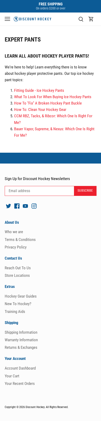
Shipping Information (21, 332)
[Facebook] (16, 206)
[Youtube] (25, 206)
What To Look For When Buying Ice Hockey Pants (52, 96)
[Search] (81, 19)
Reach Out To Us (18, 267)
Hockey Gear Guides (21, 296)
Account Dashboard (20, 368)
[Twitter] (8, 206)
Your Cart (12, 376)
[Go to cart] (91, 19)
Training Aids (15, 311)
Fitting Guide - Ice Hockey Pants (39, 90)
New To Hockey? (18, 303)
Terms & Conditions (20, 239)
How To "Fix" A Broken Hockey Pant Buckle (48, 103)
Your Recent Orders (20, 383)
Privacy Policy (16, 247)
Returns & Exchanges (21, 347)
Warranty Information (21, 339)
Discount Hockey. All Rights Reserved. (47, 407)
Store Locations (17, 275)
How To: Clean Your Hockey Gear (40, 109)
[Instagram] (34, 206)
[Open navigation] (7, 19)
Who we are (14, 231)
